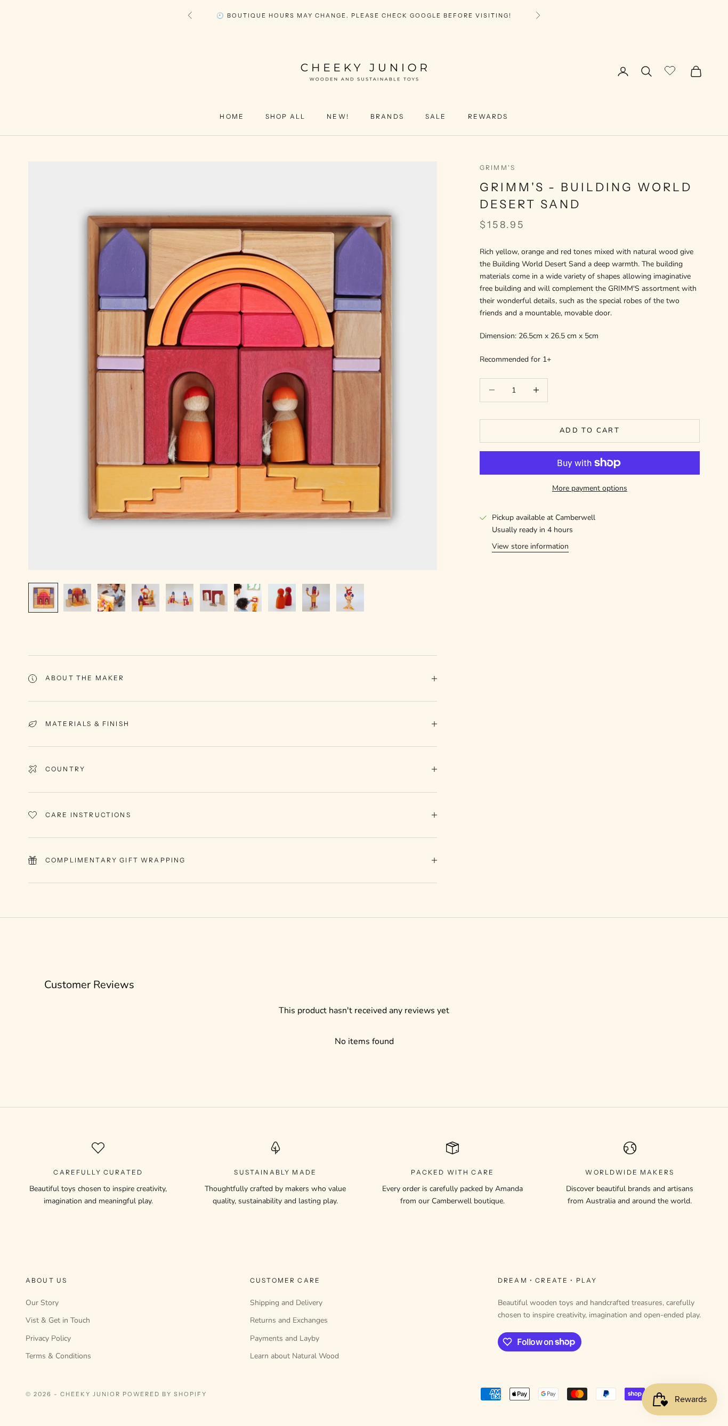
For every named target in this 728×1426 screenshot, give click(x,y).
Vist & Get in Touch (58, 1320)
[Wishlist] (671, 69)
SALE (436, 116)
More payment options (589, 488)
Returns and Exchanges (289, 1320)
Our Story (42, 1303)
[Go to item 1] (43, 598)
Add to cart (590, 430)
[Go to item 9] (316, 598)
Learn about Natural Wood (294, 1356)
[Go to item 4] (145, 598)
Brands (387, 116)
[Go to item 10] (350, 598)
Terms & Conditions (58, 1356)
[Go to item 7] (248, 598)
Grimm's (497, 168)
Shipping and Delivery (286, 1303)
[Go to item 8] (282, 598)
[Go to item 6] (214, 598)
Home (232, 116)
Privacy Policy (48, 1338)
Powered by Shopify (165, 1394)
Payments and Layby (284, 1338)
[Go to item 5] (180, 598)
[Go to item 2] (77, 598)
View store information (530, 546)
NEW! (338, 116)
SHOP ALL (285, 116)
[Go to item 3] (111, 598)
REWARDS (488, 116)
